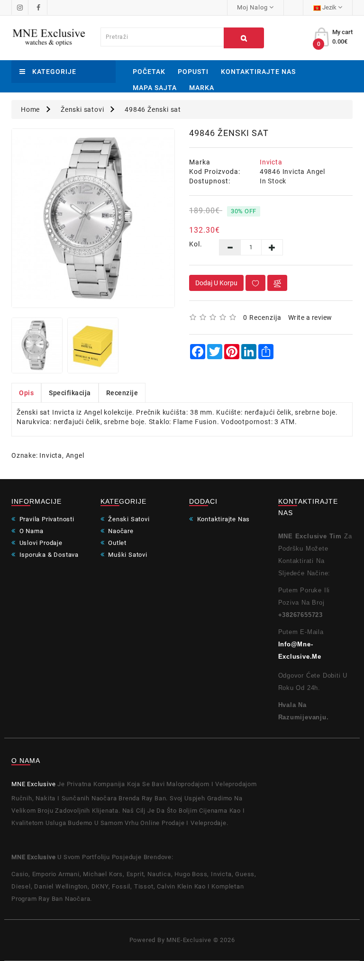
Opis (26, 393)
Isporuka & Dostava (48, 554)
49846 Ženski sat (153, 109)
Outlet (116, 542)
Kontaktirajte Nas (222, 519)
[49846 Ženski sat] (93, 218)
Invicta (271, 162)
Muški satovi (126, 554)
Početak (149, 71)
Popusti (193, 71)
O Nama (30, 531)
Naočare (119, 531)
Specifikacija (70, 393)
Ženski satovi (82, 109)
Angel (75, 455)
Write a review (310, 317)
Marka (201, 87)
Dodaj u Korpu (216, 283)
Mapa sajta (155, 87)
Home (30, 109)
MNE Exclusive (33, 784)
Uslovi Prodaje (40, 542)
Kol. (195, 244)
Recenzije (122, 393)
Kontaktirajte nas (258, 71)
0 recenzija (262, 317)
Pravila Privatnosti (46, 519)
